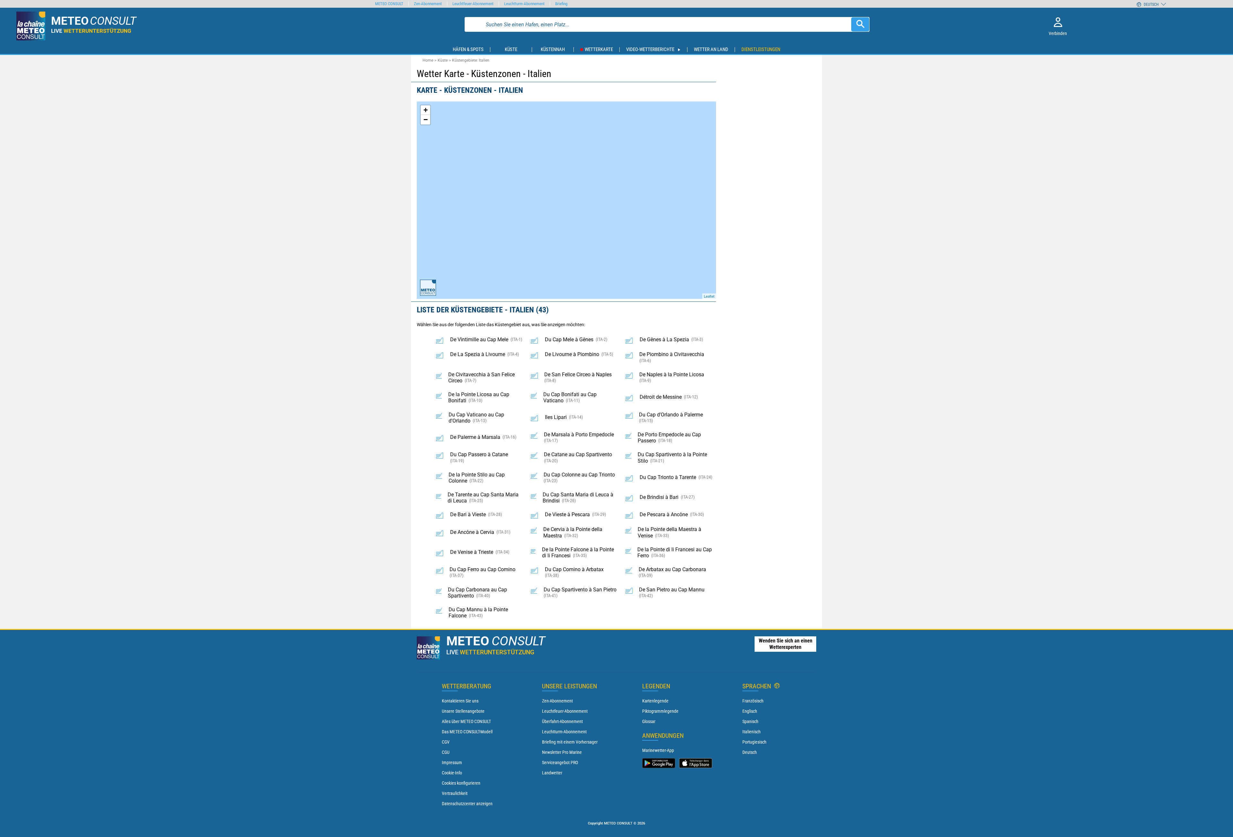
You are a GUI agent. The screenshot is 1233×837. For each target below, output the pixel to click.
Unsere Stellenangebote (463, 711)
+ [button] (426, 110)
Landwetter (552, 772)
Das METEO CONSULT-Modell (467, 731)
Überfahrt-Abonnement (562, 721)
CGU (446, 752)
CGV (446, 742)
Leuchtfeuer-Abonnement (565, 711)
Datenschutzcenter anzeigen (467, 803)
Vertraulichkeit (455, 793)
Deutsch (749, 752)
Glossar (648, 721)
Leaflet (709, 296)
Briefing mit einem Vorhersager (570, 742)
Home (428, 60)
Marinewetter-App (658, 750)
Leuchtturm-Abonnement (564, 731)
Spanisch (750, 721)
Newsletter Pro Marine (562, 752)
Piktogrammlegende (660, 711)
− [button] (426, 120)
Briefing (561, 3)
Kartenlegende (655, 700)
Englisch (749, 711)
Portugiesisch (754, 742)
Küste (443, 60)
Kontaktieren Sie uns (460, 700)
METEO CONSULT (389, 3)
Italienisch (751, 731)
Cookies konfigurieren (461, 783)
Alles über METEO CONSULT (466, 721)
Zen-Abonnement (557, 700)
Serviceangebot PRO (560, 762)
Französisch (753, 700)
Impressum (452, 762)
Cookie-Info (452, 772)
